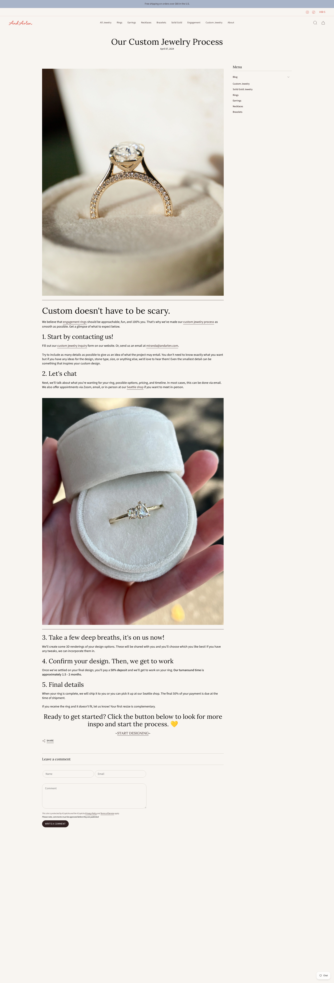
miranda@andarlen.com (162, 346)
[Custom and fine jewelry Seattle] (133, 182)
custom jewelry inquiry (72, 346)
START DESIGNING (133, 733)
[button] (105, 23)
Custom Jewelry (241, 83)
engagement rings (75, 322)
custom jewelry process (198, 322)
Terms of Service (107, 813)
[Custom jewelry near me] (133, 512)
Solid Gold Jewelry (243, 89)
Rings (235, 95)
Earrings (237, 100)
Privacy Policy (91, 813)
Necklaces (238, 106)
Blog (235, 77)
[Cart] (323, 23)
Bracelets (237, 112)
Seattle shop (135, 387)
